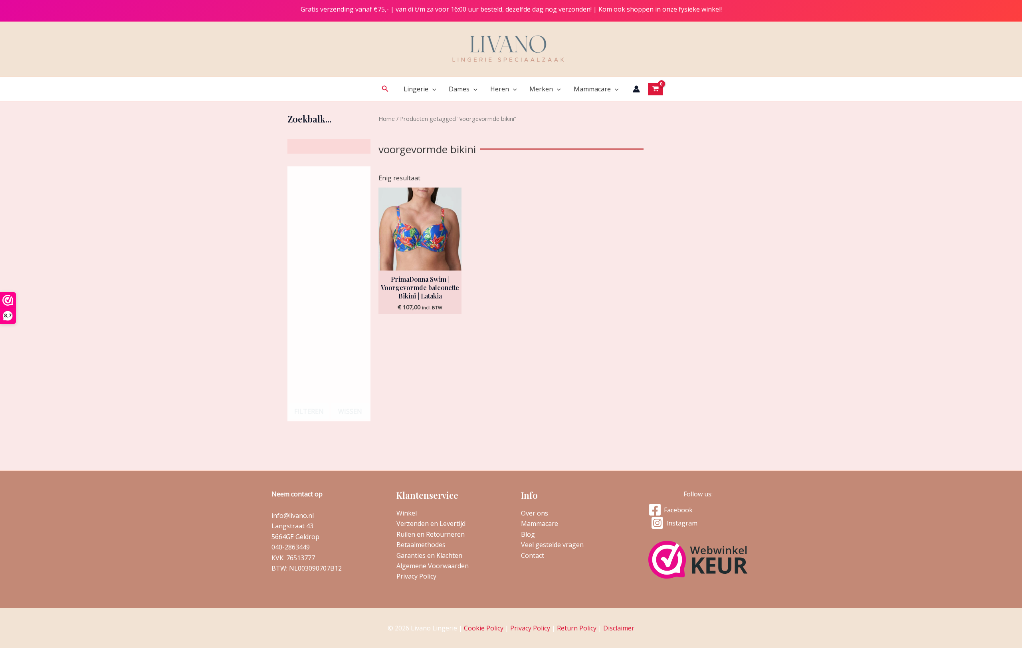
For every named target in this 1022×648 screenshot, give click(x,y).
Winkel (406, 513)
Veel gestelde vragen (552, 544)
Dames (459, 89)
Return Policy (576, 628)
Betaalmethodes (421, 544)
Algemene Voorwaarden (432, 565)
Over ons (534, 513)
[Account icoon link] (636, 89)
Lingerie (416, 89)
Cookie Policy (483, 628)
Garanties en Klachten (429, 555)
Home (386, 118)
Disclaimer (618, 628)
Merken (541, 89)
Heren (499, 89)
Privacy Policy (416, 576)
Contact (532, 555)
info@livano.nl (292, 515)
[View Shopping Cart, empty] (655, 89)
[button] (385, 89)
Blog (528, 534)
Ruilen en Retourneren (430, 534)
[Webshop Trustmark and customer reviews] (698, 560)
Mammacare (592, 89)
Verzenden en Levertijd (430, 523)
